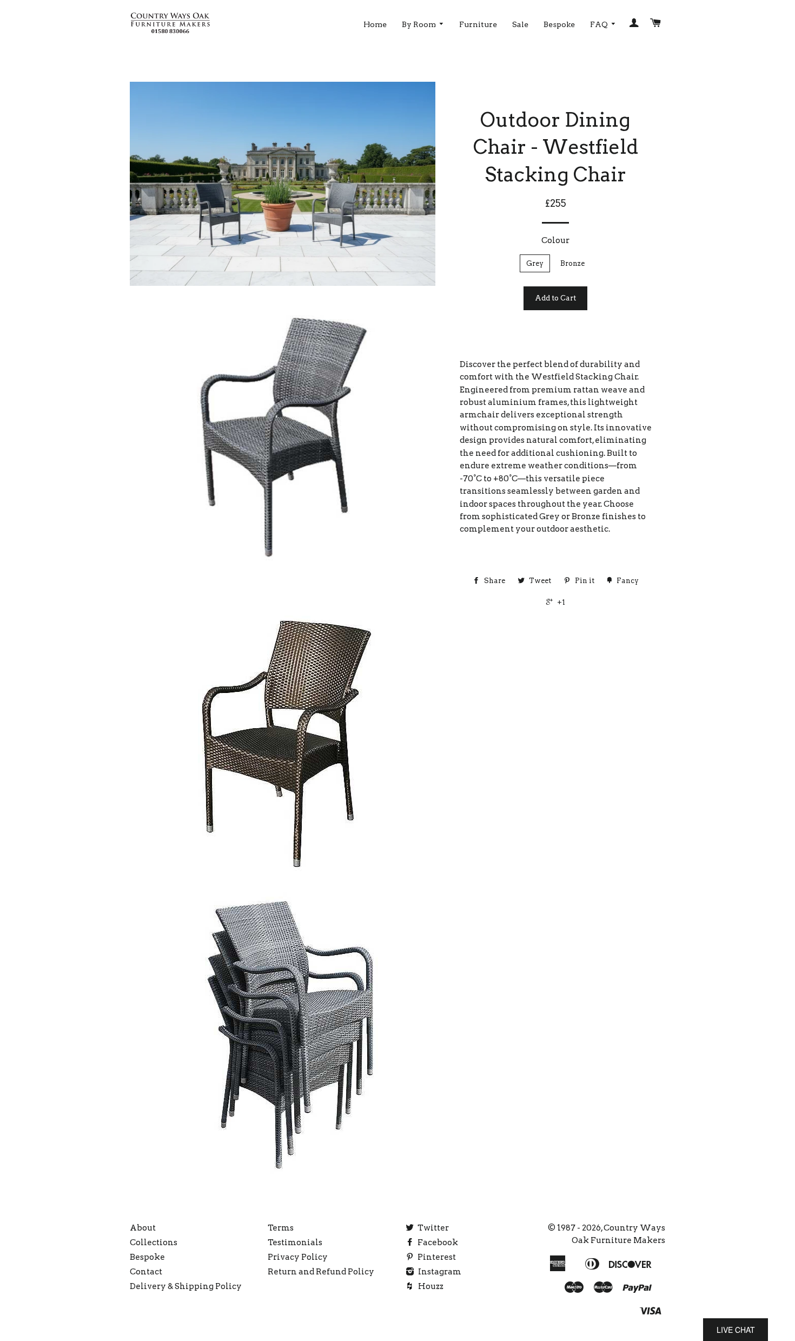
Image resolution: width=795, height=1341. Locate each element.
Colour (555, 240)
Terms (281, 1228)
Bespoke (559, 24)
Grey (535, 263)
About (143, 1228)
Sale (520, 24)
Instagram (438, 1272)
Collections (153, 1242)
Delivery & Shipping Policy (186, 1286)
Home (375, 24)
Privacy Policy (298, 1257)
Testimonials (295, 1242)
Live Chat (736, 1329)
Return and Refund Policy (321, 1272)
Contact (146, 1272)
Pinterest (436, 1257)
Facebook (437, 1242)
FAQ (600, 24)
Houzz (429, 1286)
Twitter (432, 1228)
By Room (420, 24)
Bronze (572, 263)
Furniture (478, 24)
